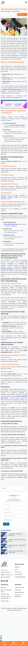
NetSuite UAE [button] (4, 601)
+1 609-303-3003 (5, 572)
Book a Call (23, 644)
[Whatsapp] (1, 636)
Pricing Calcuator (20, 577)
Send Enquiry (14, 644)
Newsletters (18, 574)
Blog (16, 569)
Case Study (18, 572)
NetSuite (3, 587)
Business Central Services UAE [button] (6, 597)
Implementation (19, 592)
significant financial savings (9, 197)
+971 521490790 (5, 577)
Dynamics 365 (5, 594)
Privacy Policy (10, 610)
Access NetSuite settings (10, 224)
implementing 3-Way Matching (11, 89)
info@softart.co (4, 570)
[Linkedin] (1, 640)
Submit (6, 524)
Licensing (17, 590)
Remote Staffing (19, 587)
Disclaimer (18, 610)
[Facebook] (1, 638)
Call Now (4, 644)
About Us (17, 567)
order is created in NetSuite (17, 125)
